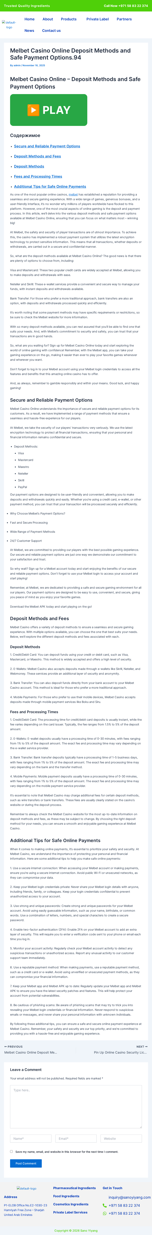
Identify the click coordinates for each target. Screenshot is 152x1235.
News (29, 30)
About (48, 19)
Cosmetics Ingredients (70, 1204)
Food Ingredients (66, 1196)
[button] (70, 19)
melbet (73, 194)
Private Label (97, 19)
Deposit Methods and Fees (37, 156)
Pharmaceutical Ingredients (74, 1188)
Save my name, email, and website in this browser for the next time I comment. (66, 1151)
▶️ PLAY (49, 110)
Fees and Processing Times (38, 176)
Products (69, 19)
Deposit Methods (29, 166)
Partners (124, 19)
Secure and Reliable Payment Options (47, 146)
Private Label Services (70, 1212)
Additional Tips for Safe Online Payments (50, 186)
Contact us (51, 30)
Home (30, 19)
